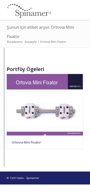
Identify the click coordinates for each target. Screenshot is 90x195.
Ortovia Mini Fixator (26, 142)
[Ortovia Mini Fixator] (45, 105)
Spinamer (32, 178)
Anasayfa (30, 42)
